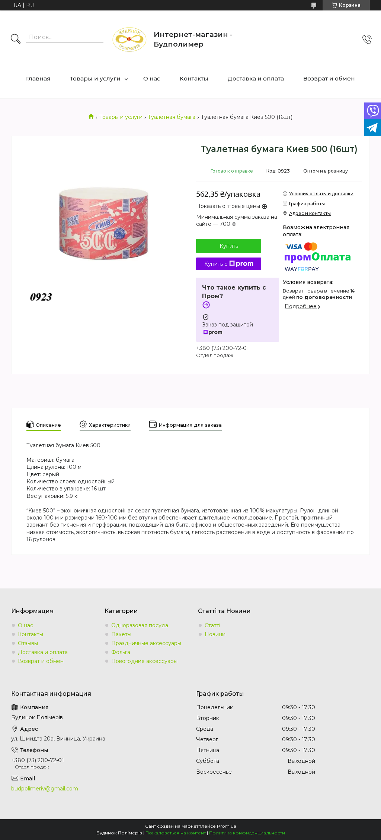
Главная (38, 78)
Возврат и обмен (329, 78)
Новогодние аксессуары (144, 661)
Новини (215, 634)
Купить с (215, 263)
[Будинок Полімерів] (129, 39)
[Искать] (15, 39)
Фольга (120, 652)
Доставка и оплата (256, 78)
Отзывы (28, 643)
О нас (151, 78)
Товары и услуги (95, 78)
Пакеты (121, 634)
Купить (229, 246)
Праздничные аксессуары (146, 643)
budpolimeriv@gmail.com (44, 788)
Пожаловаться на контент (175, 833)
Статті (212, 625)
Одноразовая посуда (139, 625)
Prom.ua (226, 826)
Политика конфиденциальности (247, 833)
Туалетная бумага (171, 117)
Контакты (194, 78)
